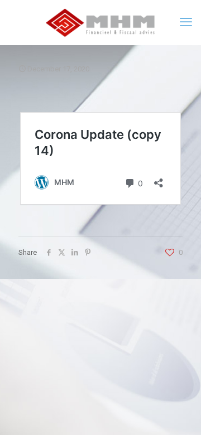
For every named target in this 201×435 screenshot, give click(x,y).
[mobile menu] (185, 22)
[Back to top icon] (178, 412)
